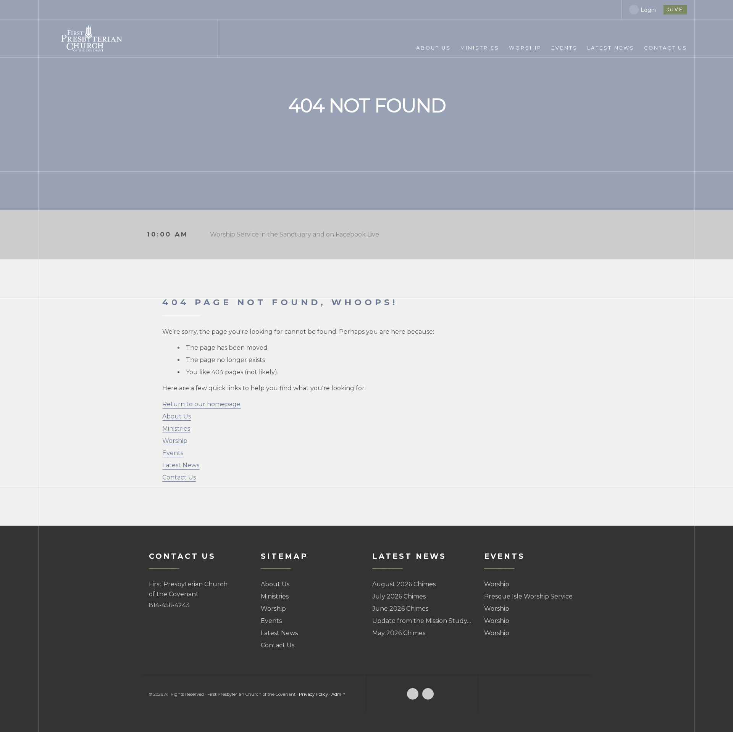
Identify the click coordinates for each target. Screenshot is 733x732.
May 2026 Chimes (398, 633)
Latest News (180, 465)
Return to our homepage (201, 404)
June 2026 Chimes (400, 608)
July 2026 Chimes (399, 596)
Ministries (176, 428)
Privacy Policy (313, 694)
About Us (176, 416)
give (675, 9)
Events (172, 453)
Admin (338, 694)
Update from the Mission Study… (421, 620)
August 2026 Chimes (404, 584)
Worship (174, 440)
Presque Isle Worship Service (528, 596)
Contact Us (179, 477)
